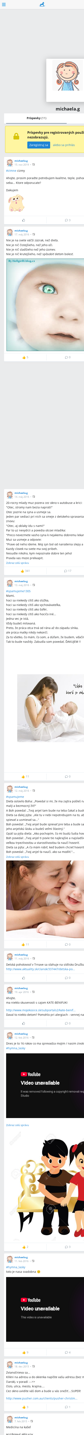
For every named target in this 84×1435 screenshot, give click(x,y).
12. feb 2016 (21, 1037)
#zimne (11, 171)
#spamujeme (15, 797)
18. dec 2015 (21, 1366)
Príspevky (36, 118)
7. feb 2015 (20, 1421)
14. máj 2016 (21, 497)
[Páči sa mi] (25, 220)
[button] (34, 164)
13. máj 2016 (21, 585)
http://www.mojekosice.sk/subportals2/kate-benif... (41, 1010)
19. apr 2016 (21, 992)
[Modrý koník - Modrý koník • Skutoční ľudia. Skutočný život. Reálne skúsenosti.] (42, 4)
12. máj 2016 (21, 790)
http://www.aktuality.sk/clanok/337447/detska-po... (40, 969)
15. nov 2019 (21, 164)
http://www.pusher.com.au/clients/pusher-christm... (41, 1398)
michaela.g (21, 160)
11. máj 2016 (21, 958)
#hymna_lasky (15, 1048)
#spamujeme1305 (18, 591)
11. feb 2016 (21, 1261)
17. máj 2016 (21, 234)
